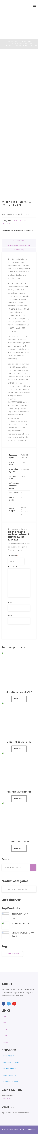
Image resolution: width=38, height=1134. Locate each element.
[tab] (19, 241)
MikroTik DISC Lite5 (19, 841)
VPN (5, 1035)
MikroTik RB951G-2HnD (19, 741)
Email (11, 615)
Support (6, 1042)
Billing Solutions (9, 1075)
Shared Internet (9, 1069)
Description (19, 241)
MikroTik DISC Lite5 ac (19, 791)
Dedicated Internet (11, 1062)
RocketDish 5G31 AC (12, 954)
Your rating (13, 556)
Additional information (19, 245)
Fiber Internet (8, 1056)
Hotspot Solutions (10, 1082)
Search (5, 872)
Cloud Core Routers (22, 220)
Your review (13, 566)
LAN (4, 1023)
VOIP (5, 1029)
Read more (19, 699)
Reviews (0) (19, 250)
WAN (5, 1016)
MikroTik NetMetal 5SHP (19, 692)
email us (7, 1099)
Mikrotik (6, 224)
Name (11, 602)
